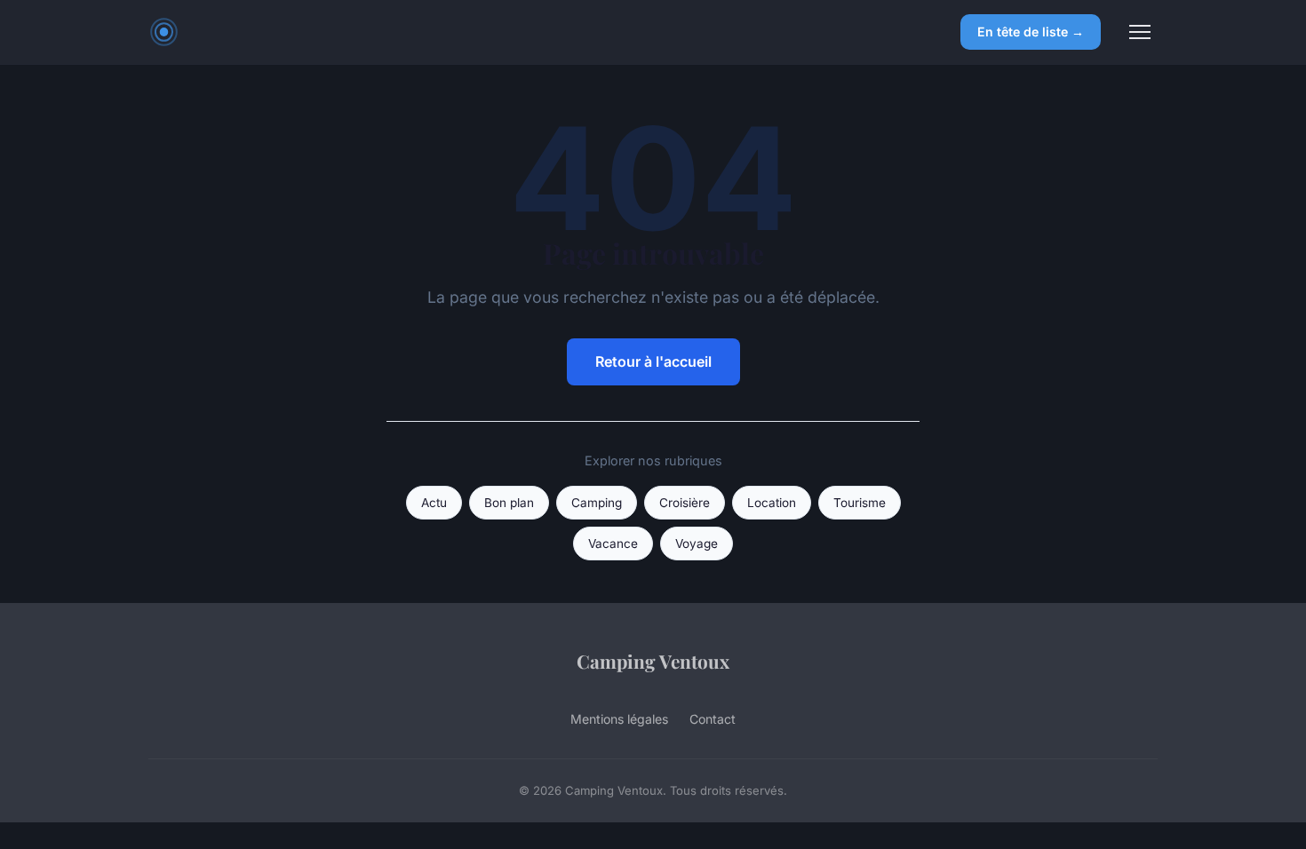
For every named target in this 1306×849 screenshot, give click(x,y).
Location (771, 503)
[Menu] (1140, 32)
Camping (596, 503)
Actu (434, 503)
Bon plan (509, 503)
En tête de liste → (1030, 31)
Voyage (696, 543)
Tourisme (859, 503)
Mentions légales (619, 718)
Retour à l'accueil (653, 361)
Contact (712, 718)
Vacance (613, 543)
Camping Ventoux (653, 660)
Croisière (684, 503)
